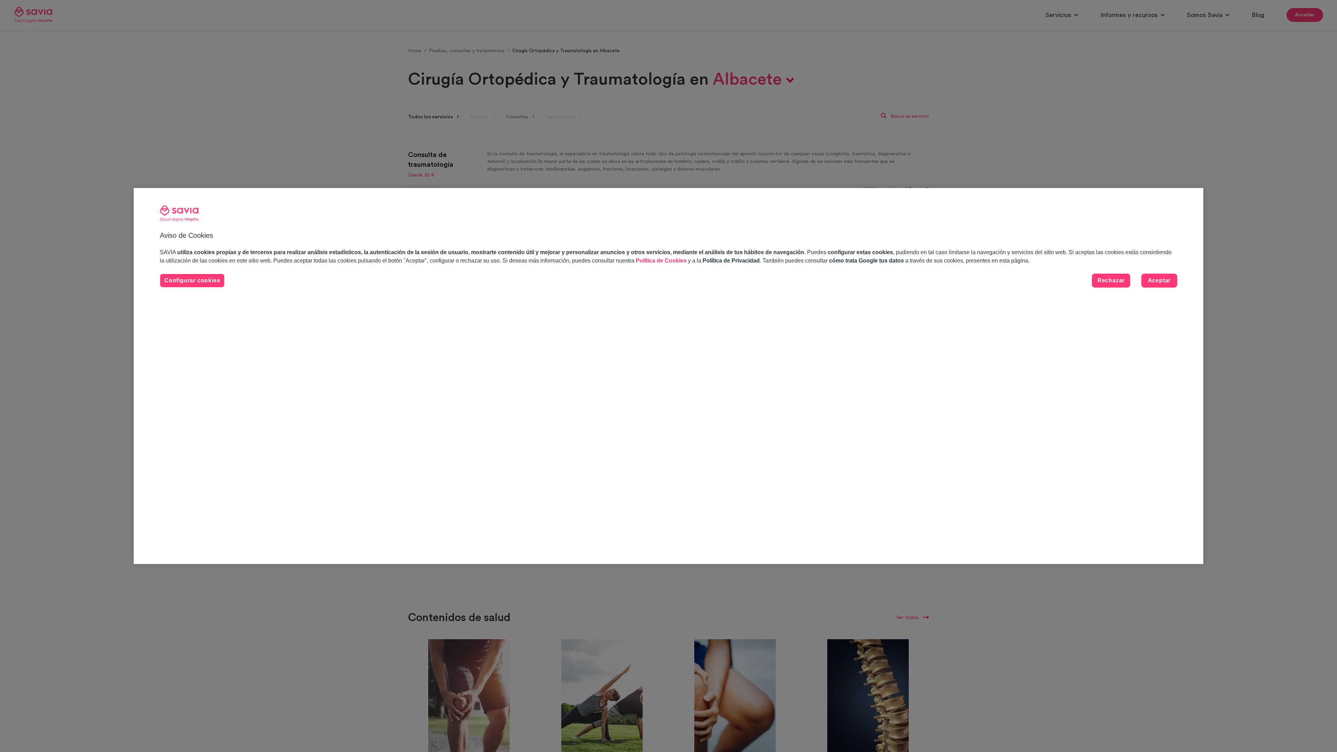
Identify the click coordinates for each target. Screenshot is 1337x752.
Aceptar (1159, 280)
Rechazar (1111, 280)
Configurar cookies (192, 280)
